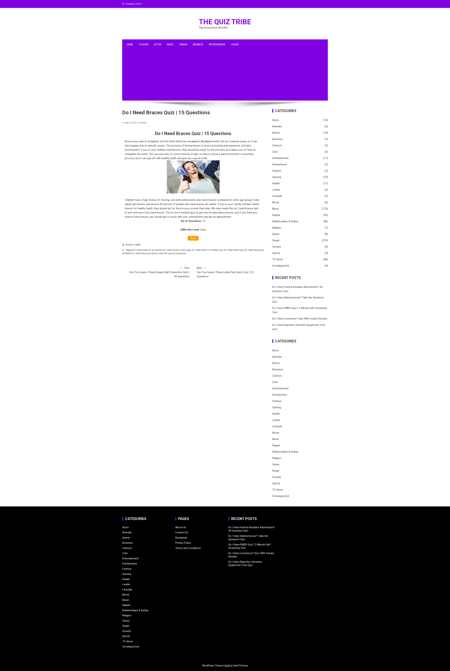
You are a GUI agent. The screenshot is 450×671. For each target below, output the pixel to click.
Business (198, 44)
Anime (276, 132)
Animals (277, 126)
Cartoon (277, 145)
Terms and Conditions (188, 548)
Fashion (276, 170)
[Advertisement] (225, 76)
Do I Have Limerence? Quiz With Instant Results (299, 318)
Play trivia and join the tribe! (213, 27)
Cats (275, 151)
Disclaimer (181, 537)
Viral (226, 665)
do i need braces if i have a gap (177, 250)
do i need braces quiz (233, 250)
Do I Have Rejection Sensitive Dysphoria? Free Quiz (245, 563)
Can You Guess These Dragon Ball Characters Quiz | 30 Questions (159, 272)
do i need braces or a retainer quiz (207, 250)
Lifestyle (277, 196)
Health (138, 245)
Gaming (276, 177)
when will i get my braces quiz (172, 253)
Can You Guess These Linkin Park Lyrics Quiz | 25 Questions (225, 272)
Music (170, 44)
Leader (235, 44)
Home (130, 44)
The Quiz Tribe (225, 22)
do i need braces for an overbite (147, 250)
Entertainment (280, 158)
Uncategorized (280, 265)
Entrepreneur (217, 44)
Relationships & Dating (285, 221)
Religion (276, 227)
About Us (180, 527)
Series (275, 234)
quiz (192, 212)
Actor (157, 44)
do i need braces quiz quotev (144, 253)
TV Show (143, 44)
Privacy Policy (183, 542)
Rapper (276, 215)
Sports (276, 253)
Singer (183, 44)
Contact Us (181, 532)
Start (193, 238)
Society (276, 246)
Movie (275, 202)
